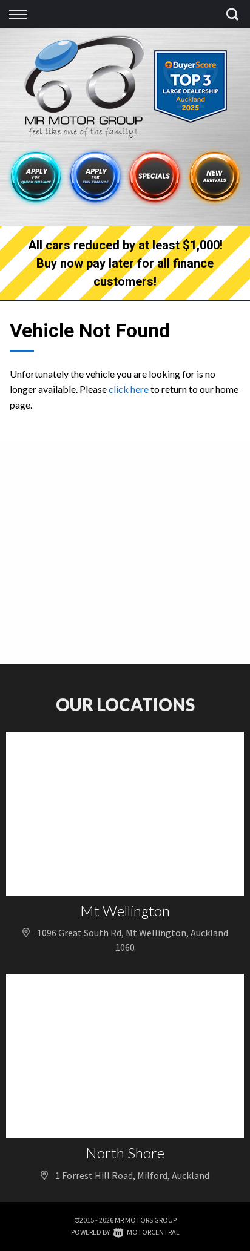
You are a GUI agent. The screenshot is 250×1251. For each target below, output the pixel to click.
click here (129, 389)
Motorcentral (153, 1231)
